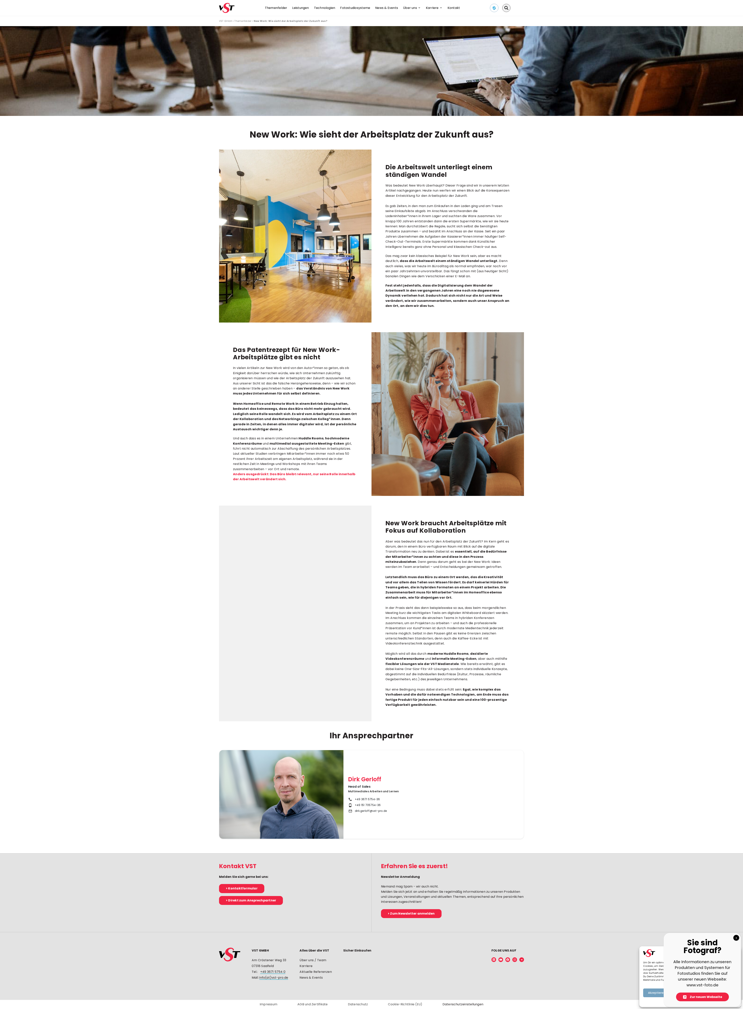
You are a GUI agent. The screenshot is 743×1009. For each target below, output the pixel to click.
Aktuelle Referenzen (316, 972)
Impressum (268, 1004)
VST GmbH (225, 21)
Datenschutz (358, 1004)
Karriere (306, 966)
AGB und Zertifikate (312, 1004)
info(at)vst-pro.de (273, 977)
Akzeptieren (656, 993)
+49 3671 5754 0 (272, 972)
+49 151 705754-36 (368, 805)
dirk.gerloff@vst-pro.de (371, 811)
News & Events (311, 977)
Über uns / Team (313, 960)
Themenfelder (242, 21)
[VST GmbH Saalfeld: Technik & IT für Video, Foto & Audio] (227, 7)
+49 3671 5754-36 (367, 799)
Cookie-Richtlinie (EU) (405, 1004)
